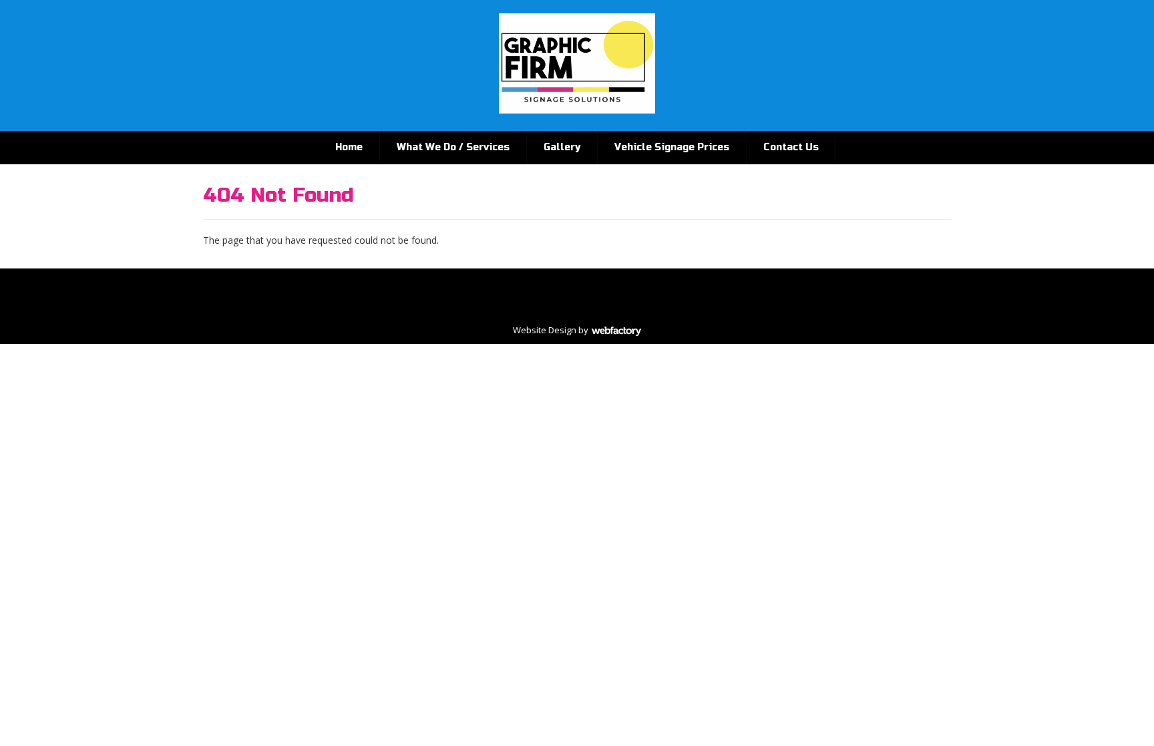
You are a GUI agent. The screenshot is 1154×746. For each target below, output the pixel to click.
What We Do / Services (453, 147)
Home (349, 147)
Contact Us (791, 147)
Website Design (544, 330)
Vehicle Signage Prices (671, 147)
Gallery (562, 147)
